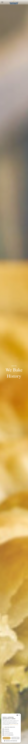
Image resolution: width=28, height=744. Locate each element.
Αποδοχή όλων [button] (6, 738)
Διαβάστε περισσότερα (14, 724)
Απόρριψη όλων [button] (15, 738)
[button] (11, 740)
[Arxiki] (14, 2)
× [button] (19, 715)
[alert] (11, 728)
